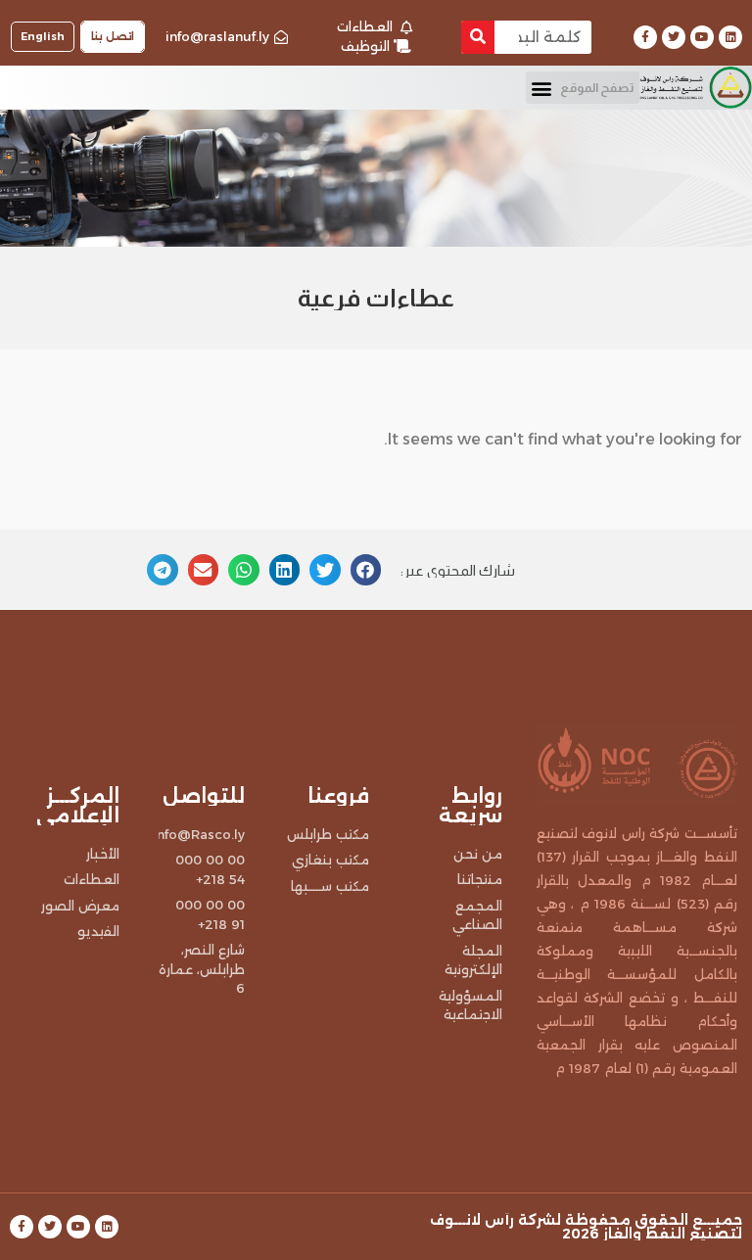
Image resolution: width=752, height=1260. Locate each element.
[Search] (477, 37)
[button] (582, 87)
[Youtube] (702, 37)
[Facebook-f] (645, 37)
